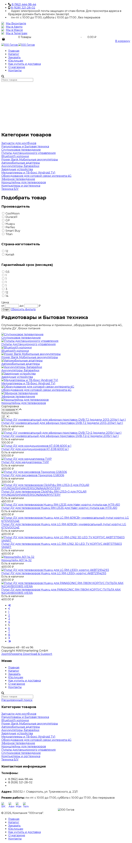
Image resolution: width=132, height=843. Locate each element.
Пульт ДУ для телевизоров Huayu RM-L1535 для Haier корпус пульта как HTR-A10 (59, 508)
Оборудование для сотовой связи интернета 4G (36, 175)
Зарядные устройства (17, 169)
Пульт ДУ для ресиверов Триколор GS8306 (32, 475)
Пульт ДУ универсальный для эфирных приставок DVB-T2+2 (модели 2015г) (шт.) (60, 436)
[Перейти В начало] (9, 605)
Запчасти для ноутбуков (18, 143)
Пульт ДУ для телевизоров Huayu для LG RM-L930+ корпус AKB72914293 (53, 573)
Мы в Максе (14, 30)
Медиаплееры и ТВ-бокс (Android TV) (28, 172)
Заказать (14, 57)
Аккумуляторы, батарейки (20, 166)
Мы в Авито (14, 26)
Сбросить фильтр (23, 309)
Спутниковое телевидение (21, 149)
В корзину (122, 41)
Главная (13, 50)
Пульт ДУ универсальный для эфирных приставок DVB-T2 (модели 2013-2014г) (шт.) (62, 423)
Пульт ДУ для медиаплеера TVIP (25, 462)
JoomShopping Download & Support (26, 654)
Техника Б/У (10, 189)
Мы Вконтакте (16, 23)
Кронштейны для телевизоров (23, 182)
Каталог (13, 54)
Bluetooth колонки (15, 156)
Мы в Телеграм (16, 33)
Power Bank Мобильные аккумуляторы (29, 159)
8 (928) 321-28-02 (23, 7)
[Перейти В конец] (9, 641)
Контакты (15, 70)
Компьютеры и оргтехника (20, 185)
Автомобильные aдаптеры (20, 162)
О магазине (16, 67)
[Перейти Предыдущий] (9, 608)
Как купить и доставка (24, 64)
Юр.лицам (15, 60)
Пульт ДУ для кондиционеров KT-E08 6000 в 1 (35, 449)
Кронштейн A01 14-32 (16, 560)
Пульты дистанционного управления (28, 153)
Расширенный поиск (16, 700)
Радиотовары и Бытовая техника (25, 146)
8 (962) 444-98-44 (24, 4)
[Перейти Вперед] (9, 638)
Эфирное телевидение (18, 179)
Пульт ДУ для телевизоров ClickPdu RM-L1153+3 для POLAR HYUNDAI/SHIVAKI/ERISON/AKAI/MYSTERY (43, 493)
